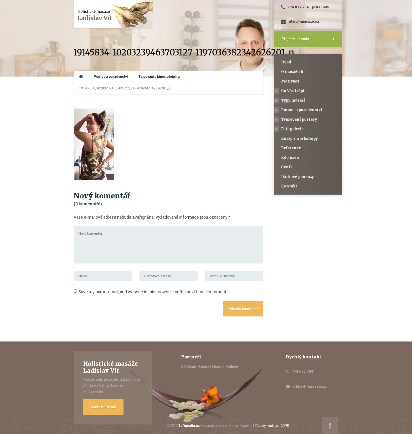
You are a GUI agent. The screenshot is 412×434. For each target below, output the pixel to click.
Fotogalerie (292, 129)
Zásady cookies (266, 426)
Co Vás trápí (292, 90)
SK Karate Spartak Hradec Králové (209, 367)
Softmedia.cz (189, 426)
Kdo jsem (290, 157)
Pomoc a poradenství (301, 110)
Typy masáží (293, 100)
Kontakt (289, 186)
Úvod (286, 62)
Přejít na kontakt (295, 39)
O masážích (292, 71)
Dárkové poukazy (297, 176)
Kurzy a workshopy (299, 138)
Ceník (287, 167)
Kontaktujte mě (103, 407)
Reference (291, 148)
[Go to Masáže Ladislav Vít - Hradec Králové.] (81, 77)
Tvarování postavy (299, 119)
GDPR (285, 426)
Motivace (290, 81)
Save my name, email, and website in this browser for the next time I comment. (152, 291)
